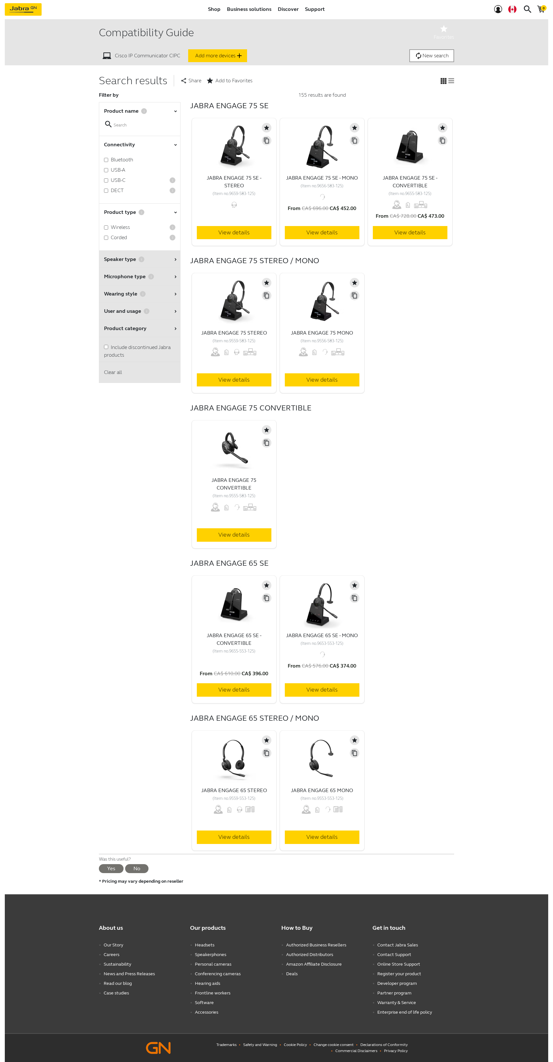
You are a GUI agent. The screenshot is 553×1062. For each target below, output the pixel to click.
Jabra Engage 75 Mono (322, 333)
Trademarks (226, 1044)
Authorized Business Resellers (316, 945)
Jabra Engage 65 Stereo (234, 790)
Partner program (394, 993)
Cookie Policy (295, 1044)
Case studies (116, 993)
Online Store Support (398, 964)
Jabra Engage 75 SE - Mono (322, 178)
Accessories (206, 1012)
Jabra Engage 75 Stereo (234, 333)
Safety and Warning (260, 1044)
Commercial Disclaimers (356, 1051)
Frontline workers (212, 993)
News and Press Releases (129, 974)
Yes (111, 868)
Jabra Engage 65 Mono (322, 790)
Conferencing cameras (218, 974)
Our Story (113, 945)
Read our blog (118, 983)
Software (204, 1002)
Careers (111, 954)
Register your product (399, 974)
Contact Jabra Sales (397, 945)
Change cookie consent (334, 1044)
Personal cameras (213, 964)
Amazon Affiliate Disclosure (314, 964)
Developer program (397, 983)
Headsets (204, 945)
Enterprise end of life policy (404, 1012)
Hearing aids (207, 983)
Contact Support (394, 954)
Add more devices (219, 56)
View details (234, 232)
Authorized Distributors (309, 954)
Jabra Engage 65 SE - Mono (322, 635)
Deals (292, 974)
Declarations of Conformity (384, 1044)
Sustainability (117, 964)
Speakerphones (210, 954)
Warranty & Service (396, 1002)
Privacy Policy (396, 1051)
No (136, 868)
